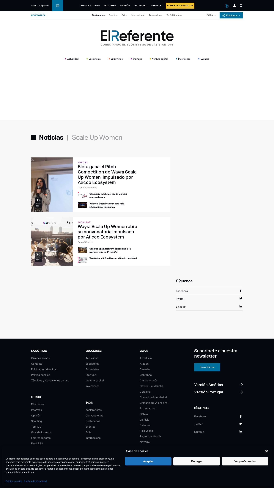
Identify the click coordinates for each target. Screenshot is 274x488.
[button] (266, 451)
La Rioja (144, 419)
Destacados (98, 15)
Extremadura (147, 408)
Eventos (113, 15)
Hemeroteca (38, 15)
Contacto (36, 363)
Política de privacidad (35, 481)
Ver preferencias (245, 461)
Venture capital (160, 59)
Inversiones (184, 59)
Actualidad (72, 59)
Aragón (144, 363)
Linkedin (181, 306)
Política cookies (14, 481)
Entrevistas (117, 59)
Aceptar (148, 461)
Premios (156, 5)
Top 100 (36, 426)
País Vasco (146, 430)
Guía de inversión (41, 432)
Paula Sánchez (86, 242)
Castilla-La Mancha (151, 386)
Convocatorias (90, 5)
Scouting (141, 5)
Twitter (180, 298)
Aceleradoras (155, 15)
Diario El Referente (87, 187)
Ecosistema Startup (180, 5)
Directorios (37, 404)
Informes (110, 5)
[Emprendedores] (234, 5)
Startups (137, 59)
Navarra (145, 441)
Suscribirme (207, 367)
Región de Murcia (150, 436)
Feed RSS (37, 443)
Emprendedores (41, 437)
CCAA (210, 15)
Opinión (125, 5)
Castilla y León (149, 380)
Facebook (182, 291)
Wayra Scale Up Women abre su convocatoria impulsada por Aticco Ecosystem (107, 231)
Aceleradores (94, 409)
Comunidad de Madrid (153, 397)
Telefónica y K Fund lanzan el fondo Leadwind (113, 258)
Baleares (145, 425)
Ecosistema (95, 59)
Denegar (196, 461)
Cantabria (146, 374)
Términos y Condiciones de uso (50, 380)
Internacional (137, 15)
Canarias (145, 369)
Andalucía (146, 358)
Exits (124, 15)
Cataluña (145, 391)
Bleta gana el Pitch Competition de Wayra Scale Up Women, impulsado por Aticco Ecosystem (107, 174)
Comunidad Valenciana (154, 402)
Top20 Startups (174, 15)
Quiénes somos (40, 358)
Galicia (144, 414)
